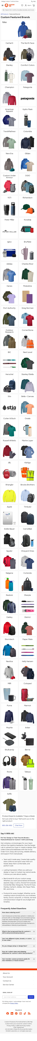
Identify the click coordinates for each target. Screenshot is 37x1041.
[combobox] (18, 10)
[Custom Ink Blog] (29, 1013)
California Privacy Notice (23, 1025)
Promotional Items (21, 1022)
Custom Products (10, 1022)
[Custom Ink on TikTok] (25, 1013)
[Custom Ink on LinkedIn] (12, 1013)
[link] (9, 5)
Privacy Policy (11, 1025)
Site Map (30, 1022)
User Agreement (19, 1027)
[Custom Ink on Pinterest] (16, 1013)
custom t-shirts (27, 1023)
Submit (31, 997)
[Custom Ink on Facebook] (7, 1013)
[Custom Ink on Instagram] (20, 1013)
